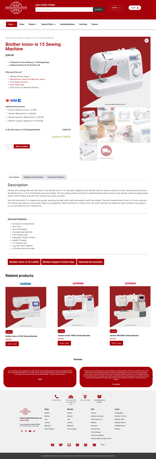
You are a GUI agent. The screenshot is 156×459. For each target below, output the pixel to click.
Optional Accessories (15, 106)
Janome (47, 422)
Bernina (47, 416)
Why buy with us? (120, 422)
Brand (14, 38)
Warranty (94, 426)
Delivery (93, 422)
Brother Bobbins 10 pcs (23, 110)
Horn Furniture (49, 429)
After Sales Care (17, 85)
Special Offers (47, 24)
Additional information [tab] (33, 177)
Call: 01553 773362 (45, 5)
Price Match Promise (19, 82)
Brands (32, 24)
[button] (147, 41)
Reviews (117, 429)
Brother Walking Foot (22, 113)
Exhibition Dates (120, 426)
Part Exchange (95, 432)
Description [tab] (14, 177)
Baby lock (48, 426)
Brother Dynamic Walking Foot (26, 117)
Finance (94, 24)
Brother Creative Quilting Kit (26, 121)
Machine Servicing (97, 416)
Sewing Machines (67, 24)
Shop (10, 24)
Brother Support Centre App (59, 262)
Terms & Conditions (97, 435)
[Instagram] (26, 431)
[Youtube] (30, 431)
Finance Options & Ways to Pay (101, 438)
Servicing (83, 24)
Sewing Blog (119, 413)
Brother (21, 38)
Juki (46, 419)
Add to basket (22, 146)
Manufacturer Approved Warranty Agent (27, 79)
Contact (93, 413)
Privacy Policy (95, 429)
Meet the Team (119, 419)
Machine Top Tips (120, 416)
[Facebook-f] (22, 431)
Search (98, 9)
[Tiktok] (34, 431)
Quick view (12, 344)
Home (21, 24)
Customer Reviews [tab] (56, 177)
